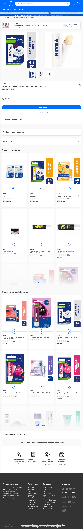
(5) (68, 341)
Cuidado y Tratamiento (20, 17)
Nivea (12, 89)
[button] (41, 9)
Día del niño (31, 500)
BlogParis (30, 508)
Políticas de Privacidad (29, 527)
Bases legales (56, 527)
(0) (15, 199)
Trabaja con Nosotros (50, 508)
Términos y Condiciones (29, 525)
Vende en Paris (32, 487)
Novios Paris (31, 502)
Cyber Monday (32, 494)
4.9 (41, 339)
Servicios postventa (10, 491)
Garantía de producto (10, 494)
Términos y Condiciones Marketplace (52, 525)
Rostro (32, 17)
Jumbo (45, 489)
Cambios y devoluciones (11, 496)
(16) (43, 339)
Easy (44, 491)
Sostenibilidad (32, 489)
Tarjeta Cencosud (49, 496)
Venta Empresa (48, 506)
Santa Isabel (47, 494)
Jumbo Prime (47, 487)
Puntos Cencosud (49, 502)
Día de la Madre (32, 498)
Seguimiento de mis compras (13, 487)
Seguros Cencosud (49, 500)
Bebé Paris (31, 504)
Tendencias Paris (33, 506)
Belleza (7, 17)
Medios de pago (9, 498)
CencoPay (46, 504)
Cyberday (30, 496)
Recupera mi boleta (10, 489)
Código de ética (43, 527)
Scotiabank (46, 498)
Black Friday (31, 491)
